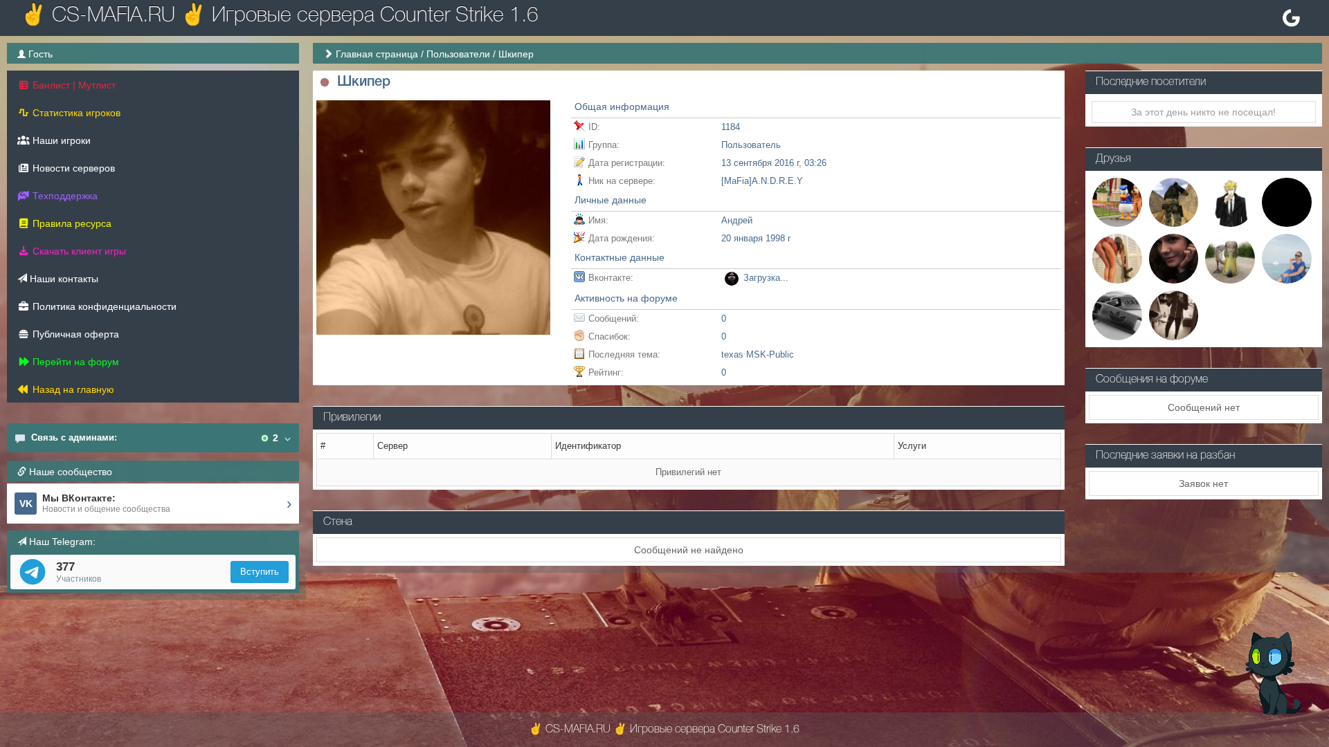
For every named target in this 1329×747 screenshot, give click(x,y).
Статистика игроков (75, 112)
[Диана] (1117, 201)
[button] (325, 82)
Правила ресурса (70, 223)
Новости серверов (72, 168)
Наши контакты (62, 278)
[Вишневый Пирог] (1174, 201)
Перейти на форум (74, 361)
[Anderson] (1230, 201)
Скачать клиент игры (78, 251)
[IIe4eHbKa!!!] (1117, 314)
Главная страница (377, 53)
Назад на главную (72, 389)
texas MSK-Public (757, 354)
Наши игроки (60, 140)
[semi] (1287, 201)
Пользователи (458, 53)
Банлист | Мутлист (73, 85)
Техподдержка (64, 195)
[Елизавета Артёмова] (1174, 258)
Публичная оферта (74, 334)
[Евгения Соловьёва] (1287, 258)
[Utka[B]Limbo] (1230, 258)
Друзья (1113, 159)
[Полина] (1117, 258)
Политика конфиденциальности (103, 306)
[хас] (1174, 314)
